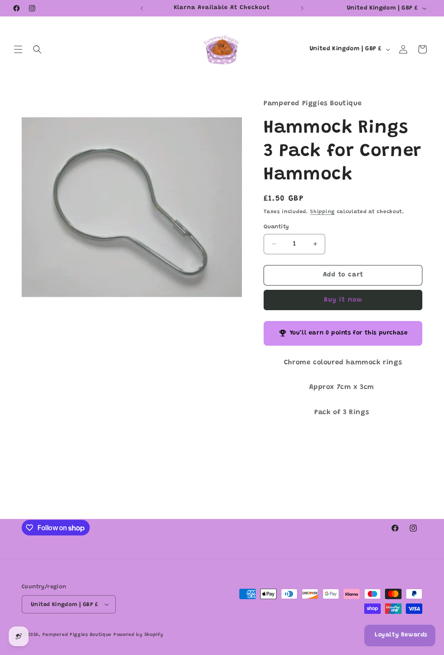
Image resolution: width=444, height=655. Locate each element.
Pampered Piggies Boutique (77, 634)
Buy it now (343, 300)
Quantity (276, 227)
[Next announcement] (302, 8)
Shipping (322, 211)
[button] (18, 49)
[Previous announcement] (141, 8)
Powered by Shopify (138, 634)
